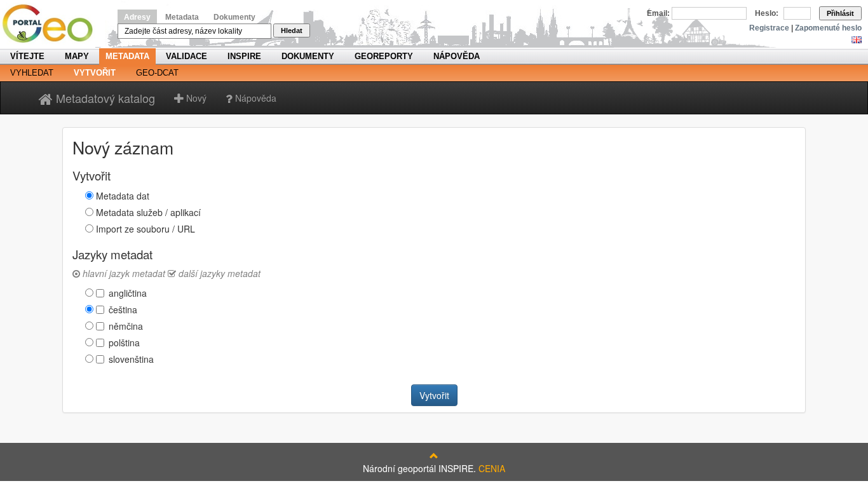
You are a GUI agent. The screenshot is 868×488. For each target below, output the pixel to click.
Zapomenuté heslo (828, 28)
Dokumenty (234, 17)
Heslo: (766, 13)
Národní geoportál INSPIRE (52, 24)
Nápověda (456, 56)
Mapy (77, 56)
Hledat (291, 30)
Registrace (769, 28)
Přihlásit (840, 13)
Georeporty (384, 56)
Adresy (137, 17)
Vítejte (27, 56)
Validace (186, 56)
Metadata (182, 17)
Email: (658, 13)
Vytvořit (95, 73)
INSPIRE (244, 56)
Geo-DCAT (157, 73)
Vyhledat (31, 73)
